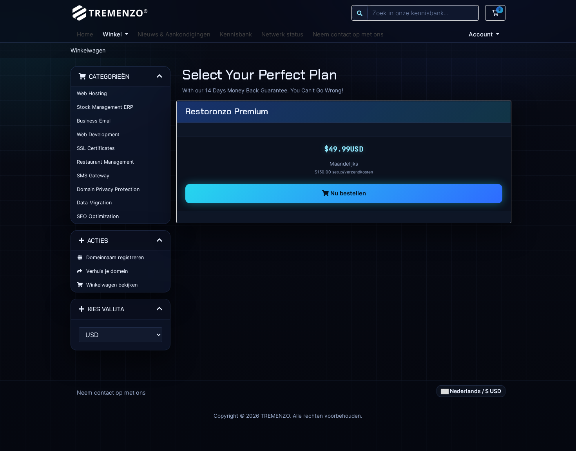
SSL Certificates (96, 148)
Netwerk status (282, 34)
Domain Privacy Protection (108, 189)
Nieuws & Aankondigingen (174, 34)
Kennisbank (236, 34)
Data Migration (94, 203)
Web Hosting (92, 93)
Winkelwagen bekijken (110, 285)
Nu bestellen (347, 193)
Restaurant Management (105, 162)
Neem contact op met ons (348, 34)
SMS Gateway (93, 176)
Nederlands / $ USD (475, 391)
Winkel (113, 34)
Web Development (98, 134)
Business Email (94, 121)
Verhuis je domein (105, 271)
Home (85, 34)
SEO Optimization (98, 216)
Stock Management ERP (105, 107)
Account (481, 34)
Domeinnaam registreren (113, 257)
